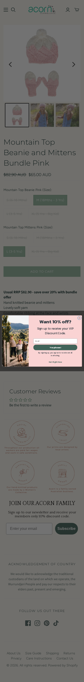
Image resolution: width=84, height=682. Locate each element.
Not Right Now (55, 361)
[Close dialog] (79, 318)
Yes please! (55, 347)
